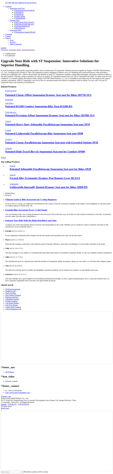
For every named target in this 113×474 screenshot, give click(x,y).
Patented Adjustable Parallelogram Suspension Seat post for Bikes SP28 (50, 169)
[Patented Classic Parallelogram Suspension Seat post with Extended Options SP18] (8, 140)
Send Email (5, 408)
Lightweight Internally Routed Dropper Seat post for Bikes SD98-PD (48, 187)
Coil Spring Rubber (12, 303)
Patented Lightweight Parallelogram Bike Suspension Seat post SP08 (44, 133)
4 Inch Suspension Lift (13, 309)
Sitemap (4, 404)
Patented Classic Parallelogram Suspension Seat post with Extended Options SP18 (51, 142)
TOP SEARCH (23, 404)
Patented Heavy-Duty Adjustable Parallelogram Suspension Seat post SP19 (47, 124)
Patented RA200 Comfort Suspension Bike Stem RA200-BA (38, 106)
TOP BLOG (12, 404)
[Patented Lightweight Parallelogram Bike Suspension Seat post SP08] (8, 130)
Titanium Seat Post (11, 297)
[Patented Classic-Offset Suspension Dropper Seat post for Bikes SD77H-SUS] (10, 91)
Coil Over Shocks (11, 305)
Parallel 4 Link (10, 291)
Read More (9, 100)
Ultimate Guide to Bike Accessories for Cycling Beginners (31, 199)
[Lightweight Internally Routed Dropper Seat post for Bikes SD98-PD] (14, 184)
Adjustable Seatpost (12, 299)
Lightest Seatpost (11, 301)
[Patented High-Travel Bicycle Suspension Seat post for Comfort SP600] (8, 149)
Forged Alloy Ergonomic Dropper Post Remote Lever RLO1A (45, 178)
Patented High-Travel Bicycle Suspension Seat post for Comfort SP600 (45, 151)
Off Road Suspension (12, 289)
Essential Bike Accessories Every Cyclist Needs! (26, 210)
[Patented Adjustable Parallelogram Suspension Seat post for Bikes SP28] (12, 166)
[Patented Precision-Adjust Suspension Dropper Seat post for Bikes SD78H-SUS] (10, 112)
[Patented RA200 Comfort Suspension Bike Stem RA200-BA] (9, 103)
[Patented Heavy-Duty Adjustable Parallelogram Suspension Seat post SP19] (8, 121)
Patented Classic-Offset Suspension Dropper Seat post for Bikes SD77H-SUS (48, 95)
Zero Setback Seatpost (13, 295)
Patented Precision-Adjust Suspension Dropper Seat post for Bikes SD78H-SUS (50, 115)
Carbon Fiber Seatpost (13, 307)
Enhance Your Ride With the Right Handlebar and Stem (30, 220)
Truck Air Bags (10, 293)
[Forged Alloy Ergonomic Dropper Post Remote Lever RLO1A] (13, 175)
